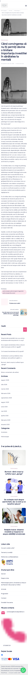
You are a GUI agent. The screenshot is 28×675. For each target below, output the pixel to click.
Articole (3, 589)
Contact (3, 598)
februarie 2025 (5, 420)
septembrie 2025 (6, 398)
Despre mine (5, 578)
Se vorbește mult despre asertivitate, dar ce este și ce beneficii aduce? (14, 502)
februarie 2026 (5, 393)
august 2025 (5, 402)
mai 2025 (4, 411)
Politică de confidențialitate (9, 557)
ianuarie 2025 (5, 424)
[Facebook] (2, 655)
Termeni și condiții (6, 552)
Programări (4, 594)
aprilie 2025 (4, 416)
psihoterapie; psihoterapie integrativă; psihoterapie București (13, 292)
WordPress (4, 672)
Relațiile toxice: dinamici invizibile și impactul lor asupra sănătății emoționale (14, 532)
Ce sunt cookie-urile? (7, 548)
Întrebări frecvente (7, 602)
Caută (3, 326)
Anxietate (4, 432)
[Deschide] (26, 6)
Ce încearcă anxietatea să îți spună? (12, 351)
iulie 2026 (4, 384)
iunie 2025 (4, 407)
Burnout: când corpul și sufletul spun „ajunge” (14, 473)
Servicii (3, 574)
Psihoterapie (4, 40)
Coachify (11, 670)
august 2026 (5, 380)
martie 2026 (5, 389)
